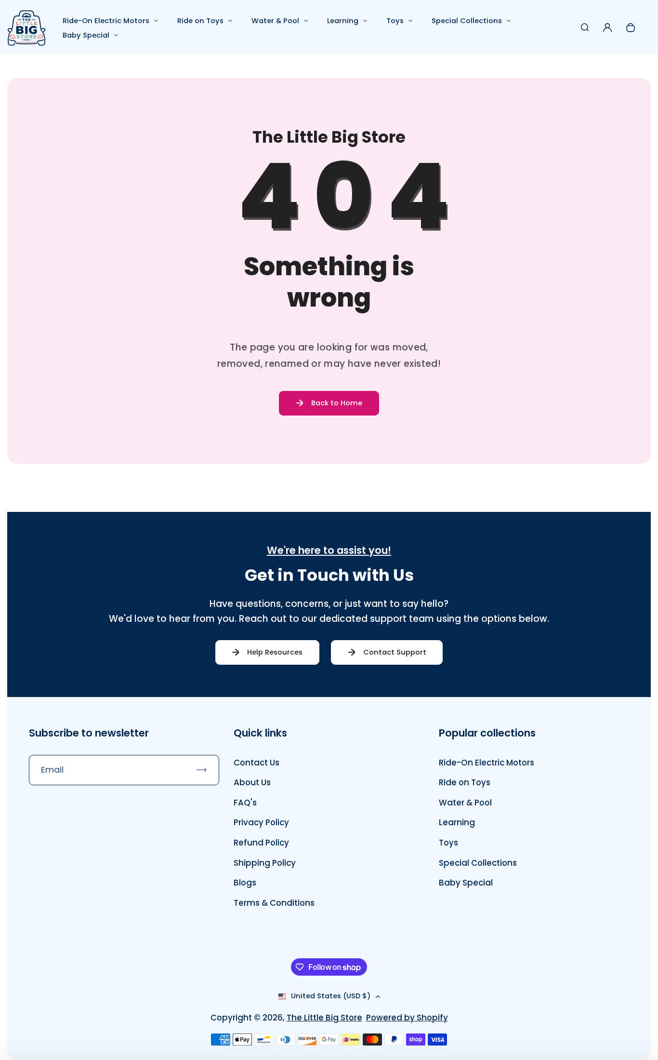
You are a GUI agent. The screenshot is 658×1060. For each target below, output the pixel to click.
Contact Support (394, 652)
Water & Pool (275, 21)
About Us (252, 782)
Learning (342, 21)
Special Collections (467, 21)
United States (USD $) (331, 996)
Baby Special (86, 35)
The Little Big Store (324, 1017)
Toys (395, 21)
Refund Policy (261, 842)
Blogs (245, 882)
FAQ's (245, 802)
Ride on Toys (200, 21)
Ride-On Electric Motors (106, 21)
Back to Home (336, 403)
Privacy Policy (261, 822)
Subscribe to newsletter (89, 733)
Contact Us (256, 762)
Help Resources (275, 652)
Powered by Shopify (407, 1017)
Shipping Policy (265, 863)
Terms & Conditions (274, 903)
